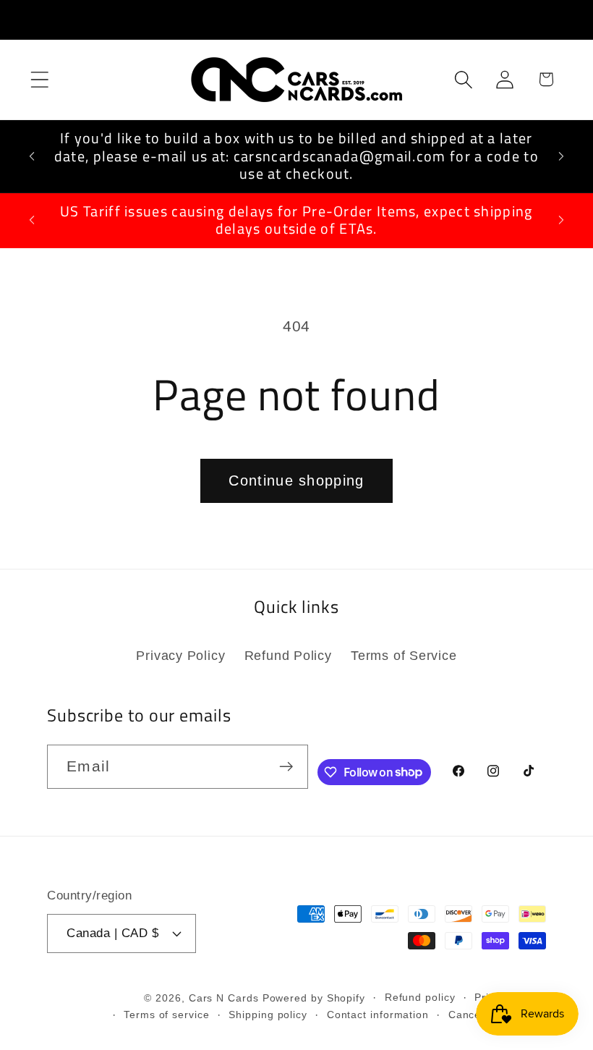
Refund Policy (288, 655)
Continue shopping (296, 480)
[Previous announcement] (32, 156)
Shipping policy (268, 1014)
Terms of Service (403, 655)
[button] (39, 79)
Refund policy (420, 997)
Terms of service (167, 1014)
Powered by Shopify (314, 998)
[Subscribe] (286, 767)
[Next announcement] (561, 156)
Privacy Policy (180, 655)
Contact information (378, 1014)
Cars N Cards (224, 998)
